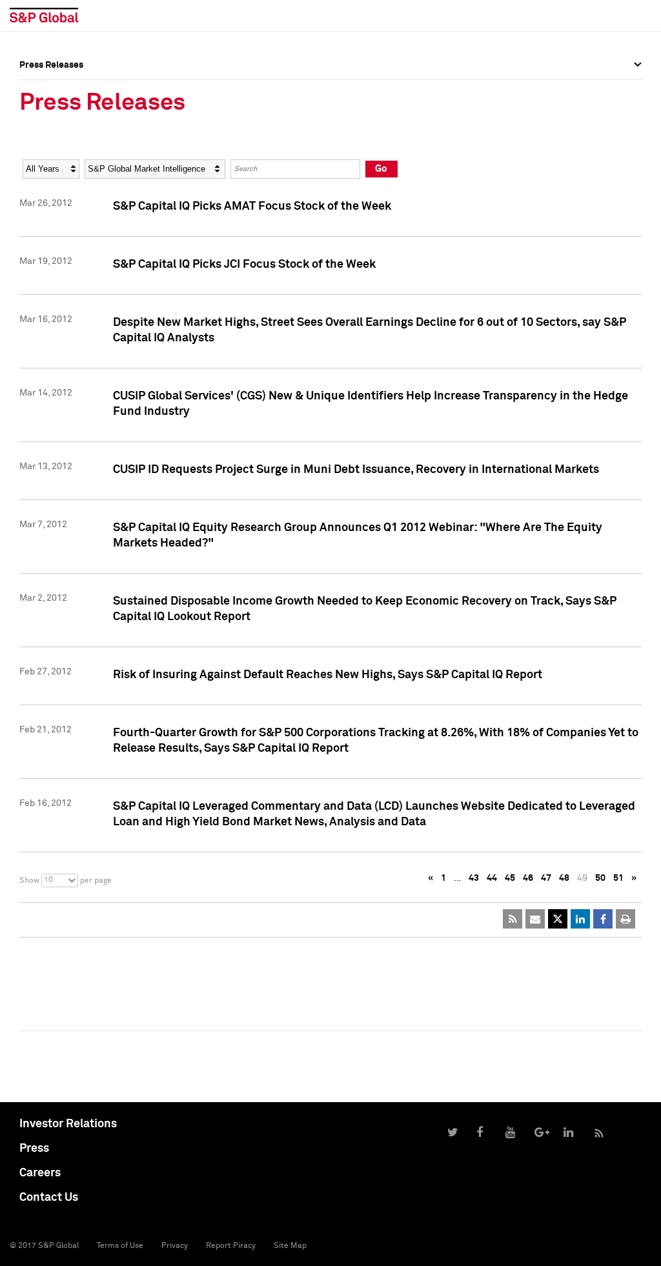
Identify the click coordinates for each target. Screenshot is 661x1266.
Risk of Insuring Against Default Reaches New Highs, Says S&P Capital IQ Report (327, 675)
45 (510, 878)
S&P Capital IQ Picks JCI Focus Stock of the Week (244, 264)
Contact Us (48, 1197)
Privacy (174, 1246)
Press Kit (38, 139)
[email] (535, 919)
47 (546, 878)
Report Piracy (231, 1246)
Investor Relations (68, 1124)
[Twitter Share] (557, 919)
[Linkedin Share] (580, 919)
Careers (40, 1173)
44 (492, 878)
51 (618, 878)
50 (600, 878)
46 (528, 878)
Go (381, 169)
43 (474, 878)
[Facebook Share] (603, 919)
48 (564, 878)
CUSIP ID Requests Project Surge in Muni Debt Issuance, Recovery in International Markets (356, 470)
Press (34, 1148)
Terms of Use (120, 1246)
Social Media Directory (67, 130)
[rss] (512, 919)
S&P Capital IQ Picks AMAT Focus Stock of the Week (252, 206)
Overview (38, 93)
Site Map (290, 1246)
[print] (625, 919)
